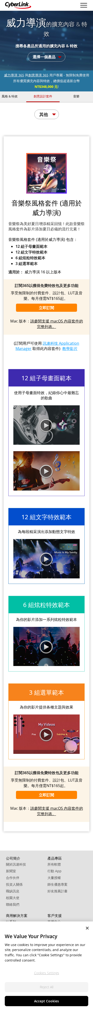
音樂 (76, 96)
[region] (46, 965)
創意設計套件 (43, 96)
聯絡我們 (12, 904)
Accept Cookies (46, 1001)
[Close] (87, 928)
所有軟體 (54, 864)
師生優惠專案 (57, 884)
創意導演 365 (38, 75)
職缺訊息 (12, 891)
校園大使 (12, 897)
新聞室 (11, 871)
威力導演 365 (14, 75)
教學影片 (70, 348)
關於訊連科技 (16, 864)
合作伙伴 (12, 877)
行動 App (54, 871)
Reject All (46, 987)
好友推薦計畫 (57, 891)
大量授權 (54, 877)
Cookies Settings (46, 973)
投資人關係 (14, 884)
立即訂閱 (46, 307)
